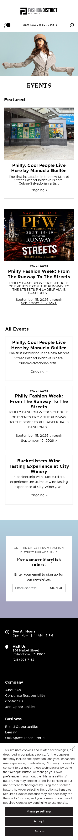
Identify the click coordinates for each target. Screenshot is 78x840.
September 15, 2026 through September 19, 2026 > (39, 301)
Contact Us (14, 701)
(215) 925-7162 (23, 659)
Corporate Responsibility (25, 695)
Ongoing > (39, 190)
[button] (7, 25)
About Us (13, 690)
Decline (39, 831)
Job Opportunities (20, 707)
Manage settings (39, 811)
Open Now (29, 25)
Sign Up (56, 588)
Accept (39, 821)
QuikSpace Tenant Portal (25, 738)
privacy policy (35, 754)
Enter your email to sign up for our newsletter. (39, 577)
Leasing (11, 732)
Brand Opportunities (21, 726)
